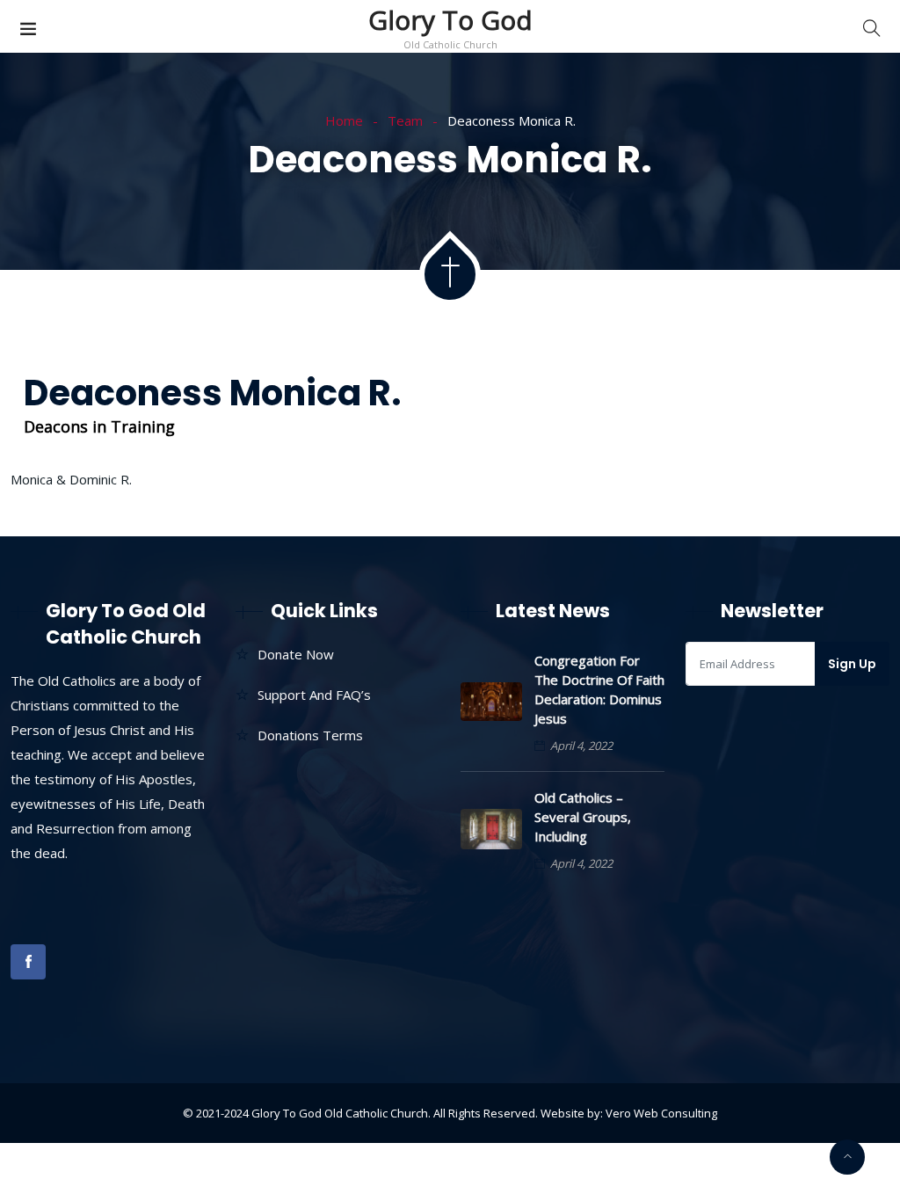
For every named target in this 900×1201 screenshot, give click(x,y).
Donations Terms (310, 735)
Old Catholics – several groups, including (582, 817)
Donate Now (296, 654)
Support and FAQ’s (314, 694)
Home (344, 120)
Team (405, 120)
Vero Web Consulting (661, 1113)
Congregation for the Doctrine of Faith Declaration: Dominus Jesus (599, 689)
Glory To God (450, 20)
